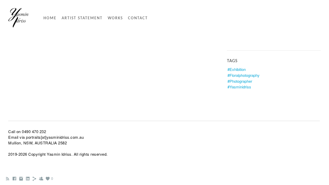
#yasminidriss (239, 86)
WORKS (115, 18)
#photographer (239, 81)
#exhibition (236, 69)
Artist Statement (82, 18)
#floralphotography (243, 75)
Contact (138, 18)
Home (50, 18)
